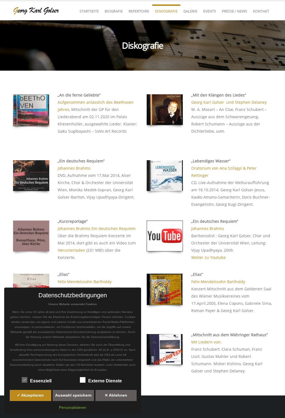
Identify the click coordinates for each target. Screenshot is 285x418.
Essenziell (40, 381)
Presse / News (234, 11)
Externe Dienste (105, 381)
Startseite (89, 11)
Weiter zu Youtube (208, 257)
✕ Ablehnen (116, 395)
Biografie (114, 11)
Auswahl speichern (73, 395)
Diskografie (166, 11)
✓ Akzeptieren (30, 395)
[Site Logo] (38, 11)
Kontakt (261, 11)
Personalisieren (72, 407)
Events (209, 11)
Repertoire (139, 11)
